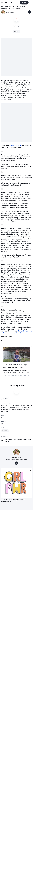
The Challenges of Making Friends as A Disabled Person (13, 500)
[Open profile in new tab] (3, 12)
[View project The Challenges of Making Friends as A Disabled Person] (16, 483)
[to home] (6, 3)
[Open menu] (31, 3)
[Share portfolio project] (18, 26)
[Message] (29, 12)
